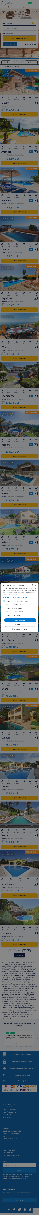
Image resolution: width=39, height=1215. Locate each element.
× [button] (35, 585)
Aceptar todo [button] (20, 620)
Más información (13, 594)
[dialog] (19, 607)
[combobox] (32, 585)
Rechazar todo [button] (20, 625)
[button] (19, 597)
